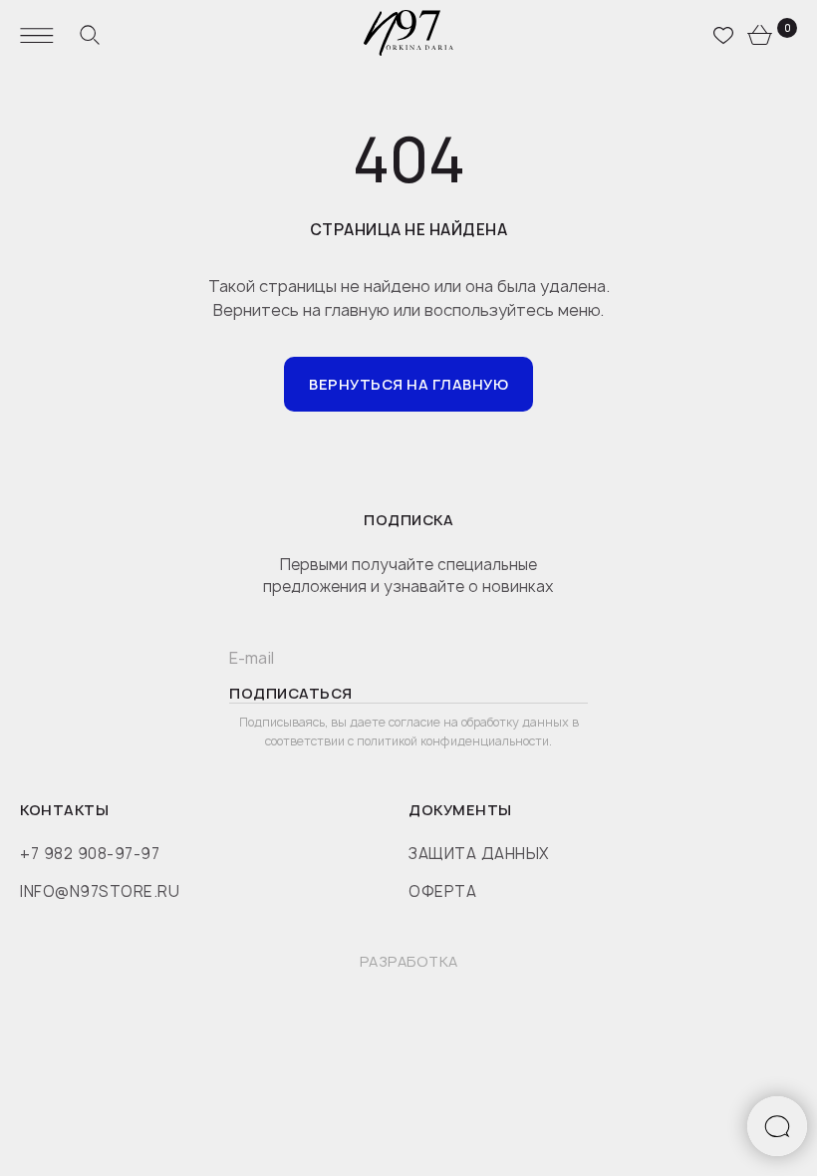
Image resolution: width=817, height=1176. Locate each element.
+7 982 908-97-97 (89, 853)
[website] (90, 35)
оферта (442, 891)
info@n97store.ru (99, 891)
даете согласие (396, 722)
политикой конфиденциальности (453, 741)
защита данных (478, 853)
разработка (409, 961)
